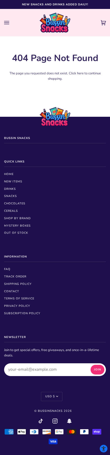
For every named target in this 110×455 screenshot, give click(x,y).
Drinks (10, 189)
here (80, 73)
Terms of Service (19, 298)
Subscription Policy (22, 313)
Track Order (15, 276)
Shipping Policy (18, 284)
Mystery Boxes (17, 226)
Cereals (11, 211)
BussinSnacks (50, 411)
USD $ (50, 396)
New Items (13, 181)
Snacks (10, 196)
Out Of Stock (16, 233)
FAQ (7, 269)
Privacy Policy (17, 306)
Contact (11, 291)
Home (9, 174)
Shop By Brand (17, 218)
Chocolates (14, 203)
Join (97, 369)
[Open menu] (11, 22)
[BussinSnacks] (55, 22)
